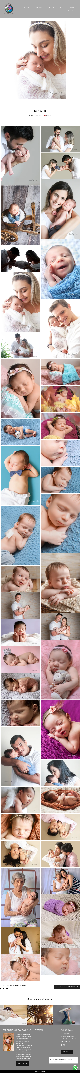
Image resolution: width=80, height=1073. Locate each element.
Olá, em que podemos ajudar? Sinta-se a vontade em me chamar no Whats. (61, 1060)
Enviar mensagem (68, 1036)
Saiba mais (22, 1063)
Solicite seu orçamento (67, 986)
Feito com (40, 1071)
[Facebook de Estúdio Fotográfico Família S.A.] (61, 1045)
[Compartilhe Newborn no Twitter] (3, 988)
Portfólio (38, 7)
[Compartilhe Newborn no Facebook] (0, 988)
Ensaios (51, 7)
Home (26, 7)
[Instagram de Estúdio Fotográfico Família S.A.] (64, 1045)
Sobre (71, 7)
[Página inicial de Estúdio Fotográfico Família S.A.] (9, 9)
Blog (62, 7)
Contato (71, 11)
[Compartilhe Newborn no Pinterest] (7, 988)
